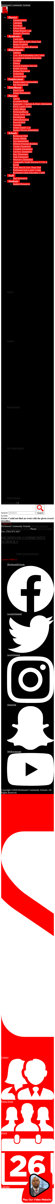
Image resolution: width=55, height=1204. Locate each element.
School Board (19, 28)
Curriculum (18, 39)
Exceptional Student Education (27, 58)
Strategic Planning (21, 33)
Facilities (17, 60)
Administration (20, 20)
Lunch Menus (19, 109)
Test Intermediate (21, 141)
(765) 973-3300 (44, 529)
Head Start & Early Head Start (27, 41)
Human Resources (21, 71)
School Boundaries (22, 93)
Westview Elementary (23, 159)
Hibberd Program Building (25, 143)
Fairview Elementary (22, 151)
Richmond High (20, 136)
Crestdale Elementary (23, 149)
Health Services (20, 68)
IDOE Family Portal (22, 106)
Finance (16, 63)
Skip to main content (10, 2)
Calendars (17, 23)
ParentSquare (19, 117)
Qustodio (17, 125)
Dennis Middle (20, 138)
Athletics (17, 52)
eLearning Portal (20, 101)
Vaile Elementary (21, 157)
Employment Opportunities (25, 82)
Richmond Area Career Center (27, 170)
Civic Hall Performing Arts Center (29, 55)
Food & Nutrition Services (25, 66)
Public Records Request (27, 554)
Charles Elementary (22, 146)
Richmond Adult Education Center (29, 172)
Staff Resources (20, 178)
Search (4, 513)
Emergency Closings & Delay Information (32, 104)
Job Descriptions (20, 84)
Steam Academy (20, 44)
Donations (17, 25)
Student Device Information (26, 130)
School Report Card (22, 30)
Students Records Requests (25, 47)
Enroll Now (18, 90)
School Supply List (22, 127)
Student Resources (21, 184)
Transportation (19, 76)
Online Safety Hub (21, 114)
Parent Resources (21, 119)
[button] (12, 17)
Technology (18, 73)
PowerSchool (19, 122)
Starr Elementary (20, 154)
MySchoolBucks (20, 111)
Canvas (16, 98)
